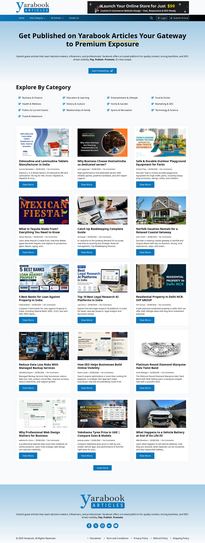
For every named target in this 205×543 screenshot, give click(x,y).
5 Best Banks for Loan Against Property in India (39, 298)
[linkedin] (109, 525)
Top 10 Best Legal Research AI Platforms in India (98, 298)
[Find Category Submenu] (45, 18)
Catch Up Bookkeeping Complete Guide (100, 230)
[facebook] (89, 525)
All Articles (56, 18)
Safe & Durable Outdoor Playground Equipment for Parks (161, 162)
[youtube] (115, 525)
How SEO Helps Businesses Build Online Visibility (100, 366)
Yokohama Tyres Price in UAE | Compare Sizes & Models (99, 434)
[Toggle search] (151, 18)
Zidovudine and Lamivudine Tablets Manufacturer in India (43, 162)
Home (21, 18)
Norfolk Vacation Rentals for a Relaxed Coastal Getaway (157, 230)
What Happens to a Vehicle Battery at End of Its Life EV (160, 434)
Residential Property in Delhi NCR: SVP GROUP (159, 298)
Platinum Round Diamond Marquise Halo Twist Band (161, 366)
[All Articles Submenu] (63, 18)
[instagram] (102, 525)
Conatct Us (74, 18)
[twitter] (95, 525)
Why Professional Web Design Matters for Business (39, 434)
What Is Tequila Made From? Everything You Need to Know (39, 230)
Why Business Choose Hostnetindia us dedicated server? (102, 162)
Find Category (36, 18)
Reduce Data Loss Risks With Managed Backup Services (38, 366)
